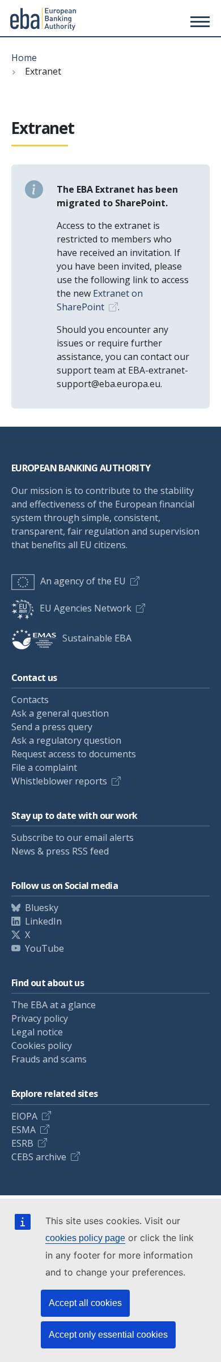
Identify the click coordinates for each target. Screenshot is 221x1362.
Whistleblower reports (59, 781)
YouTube (44, 948)
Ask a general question (60, 713)
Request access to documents (73, 754)
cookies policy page (85, 1238)
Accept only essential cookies (108, 1334)
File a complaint (44, 767)
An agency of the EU (83, 581)
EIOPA (24, 1116)
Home (24, 57)
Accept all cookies (85, 1303)
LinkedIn (43, 921)
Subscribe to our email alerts (72, 837)
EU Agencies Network (85, 608)
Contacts (30, 699)
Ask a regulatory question (66, 740)
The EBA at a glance (53, 1005)
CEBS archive (38, 1157)
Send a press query (51, 727)
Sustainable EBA (96, 638)
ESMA (23, 1130)
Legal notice (37, 1032)
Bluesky (41, 907)
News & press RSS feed (60, 851)
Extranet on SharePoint (100, 300)
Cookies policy (41, 1045)
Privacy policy (39, 1018)
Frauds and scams (49, 1059)
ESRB (22, 1143)
